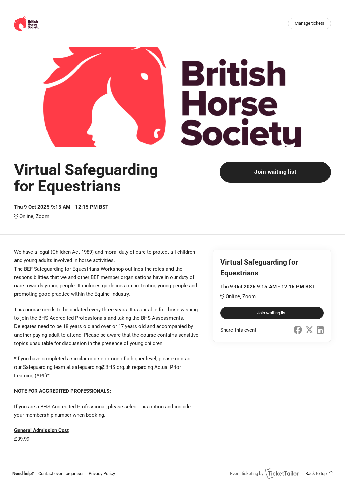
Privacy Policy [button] (102, 473)
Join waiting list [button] (275, 172)
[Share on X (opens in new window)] (309, 330)
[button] (61, 473)
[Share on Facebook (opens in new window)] (298, 330)
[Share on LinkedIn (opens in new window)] (320, 330)
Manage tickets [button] (309, 23)
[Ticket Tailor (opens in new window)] (282, 473)
